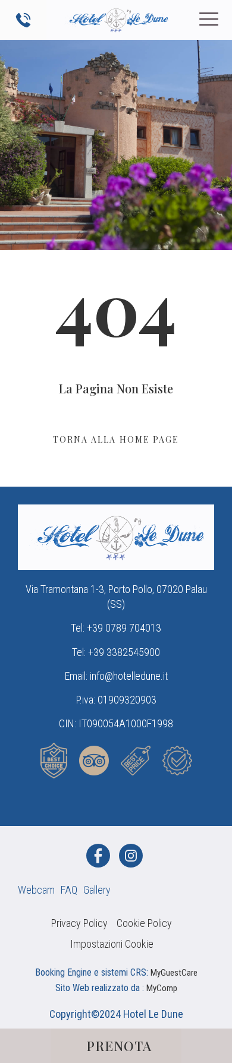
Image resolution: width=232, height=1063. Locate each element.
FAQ (69, 890)
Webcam (36, 890)
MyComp (161, 988)
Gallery (97, 890)
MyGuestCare (174, 972)
